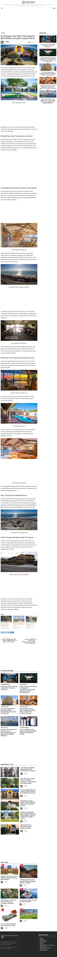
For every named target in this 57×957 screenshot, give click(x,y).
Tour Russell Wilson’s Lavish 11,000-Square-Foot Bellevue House (28, 791)
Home (41, 938)
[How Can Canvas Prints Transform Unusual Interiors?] (9, 678)
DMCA (41, 942)
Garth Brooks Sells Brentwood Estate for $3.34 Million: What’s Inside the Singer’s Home (28, 815)
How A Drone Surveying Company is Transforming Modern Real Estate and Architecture (28, 689)
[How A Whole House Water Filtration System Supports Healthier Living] (28, 721)
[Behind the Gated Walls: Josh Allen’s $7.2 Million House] (18, 619)
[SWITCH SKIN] (53, 8)
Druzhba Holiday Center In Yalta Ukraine (28, 900)
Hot (2, 865)
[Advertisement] (28, 20)
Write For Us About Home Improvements (45, 948)
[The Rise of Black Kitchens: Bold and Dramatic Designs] (6, 619)
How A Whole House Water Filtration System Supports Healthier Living (28, 732)
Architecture (4, 706)
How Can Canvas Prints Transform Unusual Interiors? (9, 688)
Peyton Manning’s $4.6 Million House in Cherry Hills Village (9, 878)
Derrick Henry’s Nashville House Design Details (26, 826)
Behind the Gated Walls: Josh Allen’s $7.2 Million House (18, 624)
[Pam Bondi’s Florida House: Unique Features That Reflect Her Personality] (10, 783)
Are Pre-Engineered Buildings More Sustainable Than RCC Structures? (8, 711)
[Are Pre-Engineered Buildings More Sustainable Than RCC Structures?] (9, 700)
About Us (42, 939)
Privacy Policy (43, 940)
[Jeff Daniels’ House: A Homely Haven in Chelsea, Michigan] (9, 894)
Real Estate (23, 684)
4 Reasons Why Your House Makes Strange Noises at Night (27, 881)
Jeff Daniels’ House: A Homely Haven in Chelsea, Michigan (8, 901)
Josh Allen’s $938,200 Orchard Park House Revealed (30, 624)
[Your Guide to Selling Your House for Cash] (9, 915)
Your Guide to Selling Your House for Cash (8, 924)
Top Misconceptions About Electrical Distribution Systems (27, 769)
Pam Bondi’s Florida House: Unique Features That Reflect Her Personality (28, 781)
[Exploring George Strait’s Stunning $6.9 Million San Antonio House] (10, 805)
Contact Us (42, 944)
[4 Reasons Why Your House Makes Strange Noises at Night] (28, 871)
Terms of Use (43, 941)
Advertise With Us (44, 950)
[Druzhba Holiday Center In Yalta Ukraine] (28, 894)
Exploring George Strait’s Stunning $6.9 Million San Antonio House (28, 803)
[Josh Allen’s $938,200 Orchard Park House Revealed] (31, 619)
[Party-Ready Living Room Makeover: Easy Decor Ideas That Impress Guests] (28, 700)
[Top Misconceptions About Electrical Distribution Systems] (10, 772)
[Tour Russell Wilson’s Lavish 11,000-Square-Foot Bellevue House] (10, 794)
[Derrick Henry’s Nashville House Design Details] (10, 829)
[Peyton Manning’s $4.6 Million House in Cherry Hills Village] (9, 870)
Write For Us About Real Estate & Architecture (47, 946)
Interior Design (5, 684)
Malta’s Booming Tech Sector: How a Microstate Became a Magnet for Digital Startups (9, 732)
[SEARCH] (55, 8)
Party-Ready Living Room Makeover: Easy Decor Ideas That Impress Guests (27, 711)
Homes (11, 764)
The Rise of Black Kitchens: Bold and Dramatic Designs (5, 624)
